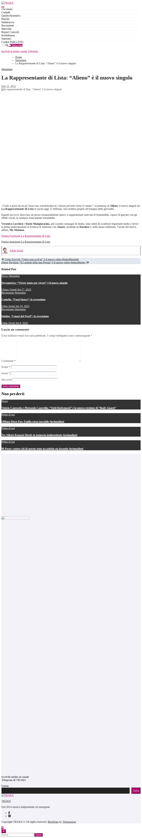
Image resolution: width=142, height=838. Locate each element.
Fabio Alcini (16, 250)
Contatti (5, 12)
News (4, 275)
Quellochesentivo (10, 15)
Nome (5, 366)
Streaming (6, 69)
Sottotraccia (7, 22)
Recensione (7, 25)
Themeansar (69, 821)
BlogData (53, 821)
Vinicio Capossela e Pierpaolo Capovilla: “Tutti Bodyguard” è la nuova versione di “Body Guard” (58, 407)
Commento (8, 360)
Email (5, 373)
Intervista (6, 28)
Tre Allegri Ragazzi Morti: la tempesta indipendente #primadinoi (39, 435)
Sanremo (6, 38)
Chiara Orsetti (9, 289)
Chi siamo (6, 9)
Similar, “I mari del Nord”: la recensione (25, 316)
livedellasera (8, 35)
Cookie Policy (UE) (12, 41)
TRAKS (6, 801)
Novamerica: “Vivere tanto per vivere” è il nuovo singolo (34, 282)
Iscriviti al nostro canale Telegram (19, 51)
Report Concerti (10, 32)
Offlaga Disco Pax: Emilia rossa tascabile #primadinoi (32, 421)
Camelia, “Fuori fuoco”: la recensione (23, 299)
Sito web (6, 379)
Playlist (5, 18)
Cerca (4, 785)
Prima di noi (8, 414)
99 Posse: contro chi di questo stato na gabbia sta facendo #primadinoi (42, 448)
